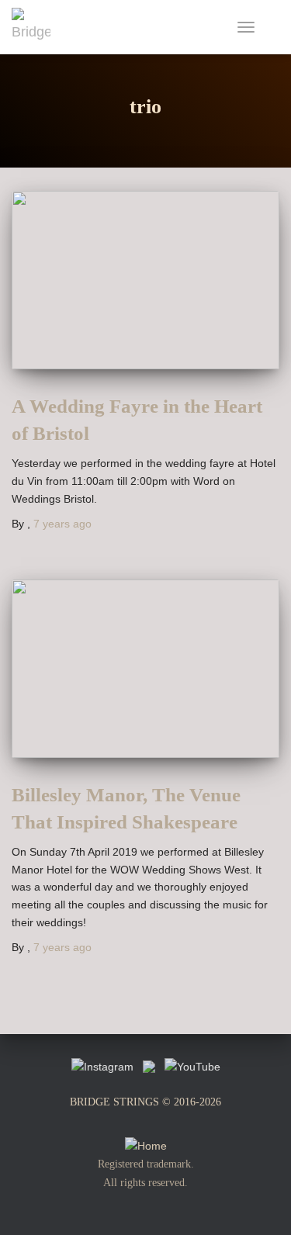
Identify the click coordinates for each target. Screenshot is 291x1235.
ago (62, 523)
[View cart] (272, 27)
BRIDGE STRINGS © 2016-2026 (145, 1102)
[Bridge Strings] (37, 27)
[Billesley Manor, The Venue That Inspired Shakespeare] (145, 668)
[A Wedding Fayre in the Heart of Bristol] (145, 280)
